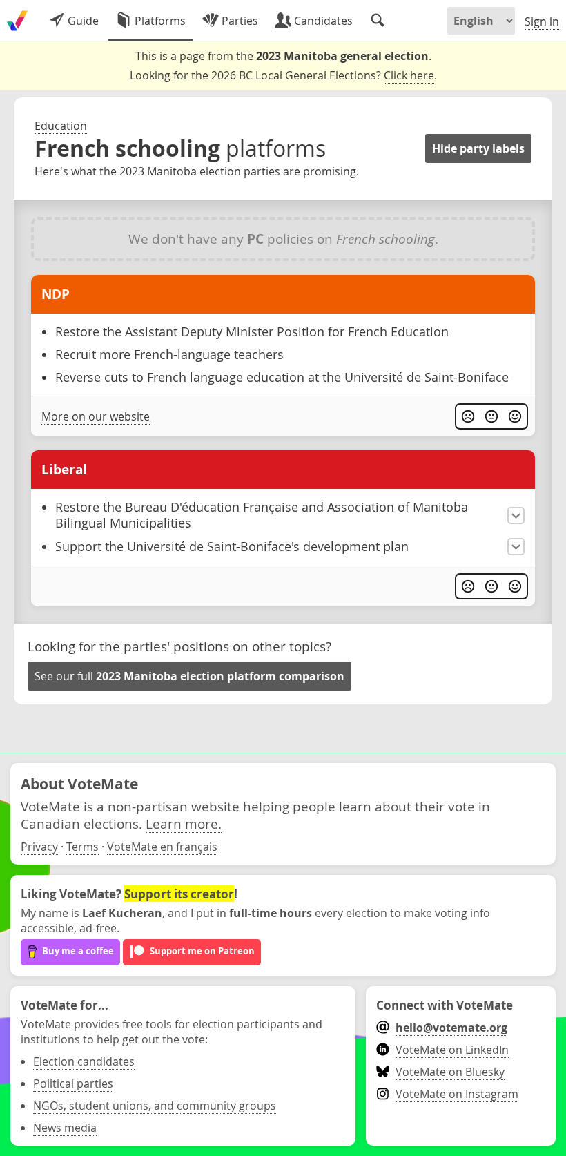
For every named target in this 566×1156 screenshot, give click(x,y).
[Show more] (516, 515)
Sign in (542, 21)
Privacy (39, 846)
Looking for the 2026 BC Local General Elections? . (283, 75)
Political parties (73, 1083)
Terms (82, 846)
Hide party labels (478, 148)
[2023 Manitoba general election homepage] (17, 21)
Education (61, 125)
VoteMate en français (162, 846)
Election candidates (84, 1061)
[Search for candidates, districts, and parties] (377, 20)
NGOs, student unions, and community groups (154, 1105)
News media (65, 1127)
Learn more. (184, 823)
